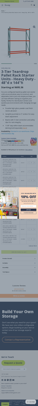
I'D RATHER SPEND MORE (28, 212)
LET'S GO (28, 209)
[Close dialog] (37, 188)
